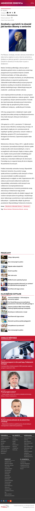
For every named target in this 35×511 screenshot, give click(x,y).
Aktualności (27, 206)
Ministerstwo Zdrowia (17, 209)
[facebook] (10, 13)
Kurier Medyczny (8, 485)
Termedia (32, 507)
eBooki (14, 443)
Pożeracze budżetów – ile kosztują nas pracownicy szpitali (18, 298)
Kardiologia (7, 478)
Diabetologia (7, 472)
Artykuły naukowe (28, 451)
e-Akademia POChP (24, 465)
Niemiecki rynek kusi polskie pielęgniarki (19, 321)
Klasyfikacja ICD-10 (28, 456)
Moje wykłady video (28, 446)
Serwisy (14, 438)
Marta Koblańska (12, 15)
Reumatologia (8, 477)
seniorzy (26, 209)
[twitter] (12, 13)
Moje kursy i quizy (28, 448)
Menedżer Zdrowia (9, 465)
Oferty (2, 439)
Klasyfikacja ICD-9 (28, 455)
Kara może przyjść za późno (15, 262)
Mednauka (15, 450)
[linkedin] (14, 13)
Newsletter (3, 441)
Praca (2, 444)
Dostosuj (26, 439)
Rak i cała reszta (12, 275)
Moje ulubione (27, 441)
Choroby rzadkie (8, 468)
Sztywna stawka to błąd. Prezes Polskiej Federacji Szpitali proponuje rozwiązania (19, 307)
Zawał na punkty (12, 271)
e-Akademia (15, 448)
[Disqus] (17, 231)
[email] (7, 13)
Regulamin (3, 453)
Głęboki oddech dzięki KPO (15, 266)
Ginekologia (7, 484)
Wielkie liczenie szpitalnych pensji (17, 280)
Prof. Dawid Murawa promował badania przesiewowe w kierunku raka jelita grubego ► (21, 303)
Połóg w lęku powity (13, 257)
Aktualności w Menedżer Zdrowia (13, 206)
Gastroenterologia (9, 480)
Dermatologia (8, 470)
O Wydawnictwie (5, 438)
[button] (32, 3)
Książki (14, 441)
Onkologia (7, 473)
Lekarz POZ (7, 467)
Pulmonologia (8, 482)
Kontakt (2, 443)
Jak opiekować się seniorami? (16, 325)
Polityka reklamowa (5, 448)
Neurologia (7, 475)
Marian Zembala (8, 209)
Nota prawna (4, 451)
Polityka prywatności (5, 446)
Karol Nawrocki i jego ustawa (16, 289)
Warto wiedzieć (8, 494)
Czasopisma (15, 439)
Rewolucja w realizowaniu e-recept (17, 312)
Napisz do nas (4, 450)
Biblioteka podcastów (9, 495)
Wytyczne (26, 450)
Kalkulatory (26, 453)
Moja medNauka (28, 438)
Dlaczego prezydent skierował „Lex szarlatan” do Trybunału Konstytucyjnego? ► (20, 284)
